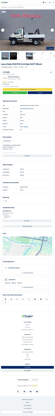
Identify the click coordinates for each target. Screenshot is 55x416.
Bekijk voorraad (6, 83)
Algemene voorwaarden (27, 399)
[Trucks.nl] (4, 2)
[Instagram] (18, 391)
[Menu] (53, 2)
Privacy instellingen (28, 412)
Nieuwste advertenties (27, 352)
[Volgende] (52, 30)
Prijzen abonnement (28, 339)
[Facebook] (24, 391)
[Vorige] (2, 30)
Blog (27, 354)
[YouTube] (31, 391)
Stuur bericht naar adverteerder (28, 89)
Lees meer (27, 155)
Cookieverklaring (27, 405)
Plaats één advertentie (27, 337)
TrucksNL (28, 367)
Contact (28, 327)
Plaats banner (26, 342)
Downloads (27, 359)
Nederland (26, 126)
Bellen (40, 92)
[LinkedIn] (37, 391)
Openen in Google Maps (26, 246)
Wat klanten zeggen (27, 329)
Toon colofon (26, 220)
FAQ (27, 356)
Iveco (21, 111)
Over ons (27, 324)
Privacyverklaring (27, 408)
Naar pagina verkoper (27, 226)
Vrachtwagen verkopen (27, 344)
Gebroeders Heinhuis (13, 76)
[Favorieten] (51, 72)
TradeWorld (28, 370)
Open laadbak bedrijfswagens (27, 108)
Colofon (27, 402)
